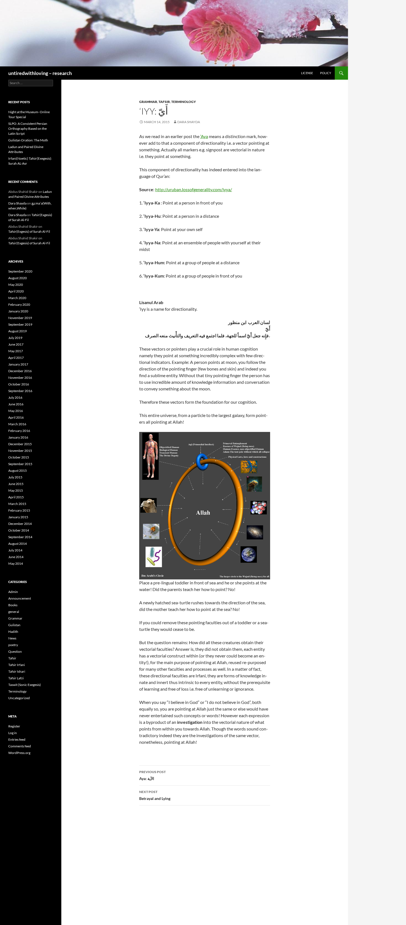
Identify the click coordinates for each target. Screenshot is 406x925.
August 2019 (17, 331)
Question (15, 651)
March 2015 (17, 504)
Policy (325, 73)
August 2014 (17, 543)
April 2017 (16, 358)
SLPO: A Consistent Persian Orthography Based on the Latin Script (27, 128)
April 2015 (16, 497)
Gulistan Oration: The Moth (28, 140)
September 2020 (20, 271)
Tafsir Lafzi (16, 678)
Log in (12, 733)
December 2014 (20, 524)
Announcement (19, 598)
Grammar (148, 102)
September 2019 (20, 324)
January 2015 (18, 517)
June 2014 (15, 557)
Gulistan (14, 625)
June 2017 (15, 344)
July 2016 (15, 397)
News (12, 638)
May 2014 (15, 563)
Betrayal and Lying (154, 795)
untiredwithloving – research (40, 73)
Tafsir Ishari (16, 671)
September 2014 (20, 537)
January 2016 (18, 437)
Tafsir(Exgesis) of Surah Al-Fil (29, 231)
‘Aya (204, 136)
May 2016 (15, 411)
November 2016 (20, 377)
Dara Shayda (188, 122)
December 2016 (20, 371)
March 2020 (17, 298)
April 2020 (16, 291)
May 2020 (15, 285)
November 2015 (20, 451)
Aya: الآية (152, 775)
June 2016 (15, 404)
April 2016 (16, 417)
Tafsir (164, 102)
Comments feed (19, 746)
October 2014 (18, 530)
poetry (13, 645)
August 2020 (17, 278)
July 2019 (15, 338)
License (307, 73)
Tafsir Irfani (16, 665)
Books (12, 605)
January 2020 (18, 311)
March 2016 (17, 424)
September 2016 (20, 391)
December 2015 (20, 444)
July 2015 (15, 477)
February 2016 (19, 431)
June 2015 (15, 484)
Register (14, 726)
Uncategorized (19, 698)
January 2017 (18, 364)
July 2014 (15, 550)
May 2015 (15, 490)
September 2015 (20, 464)
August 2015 (17, 470)
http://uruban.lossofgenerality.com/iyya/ (193, 189)
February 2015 (19, 510)
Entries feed (16, 739)
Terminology (183, 102)
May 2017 (15, 351)
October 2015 (18, 457)
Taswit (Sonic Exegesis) (24, 685)
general (13, 612)
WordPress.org (19, 753)
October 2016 (18, 384)
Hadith (13, 631)
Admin (13, 592)
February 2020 (19, 304)
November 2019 (20, 318)
